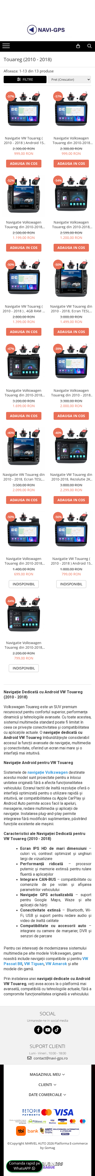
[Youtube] (47, 1030)
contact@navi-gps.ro (50, 1058)
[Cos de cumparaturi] (78, 46)
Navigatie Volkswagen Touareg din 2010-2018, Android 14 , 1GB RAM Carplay (24, 561)
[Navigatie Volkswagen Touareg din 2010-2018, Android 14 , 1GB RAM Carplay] (23, 532)
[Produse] (6, 47)
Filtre (27, 79)
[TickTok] (57, 1030)
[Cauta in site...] (89, 46)
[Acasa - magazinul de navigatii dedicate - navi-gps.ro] (47, 30)
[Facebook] (38, 1030)
